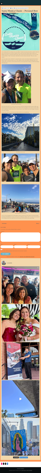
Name (2, 244)
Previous (5, 223)
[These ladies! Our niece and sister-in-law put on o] (20, 323)
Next (37, 223)
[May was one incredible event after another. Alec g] (20, 361)
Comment (2, 231)
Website (28, 244)
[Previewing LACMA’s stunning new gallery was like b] (20, 399)
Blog (12, 8)
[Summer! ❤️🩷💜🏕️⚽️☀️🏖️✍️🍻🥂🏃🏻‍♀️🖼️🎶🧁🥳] (20, 285)
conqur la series (17, 8)
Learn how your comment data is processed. (27, 256)
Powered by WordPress (20, 468)
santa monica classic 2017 (24, 8)
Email (15, 244)
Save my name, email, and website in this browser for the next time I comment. (14, 250)
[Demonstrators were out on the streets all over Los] (20, 437)
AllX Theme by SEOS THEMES (26, 470)
